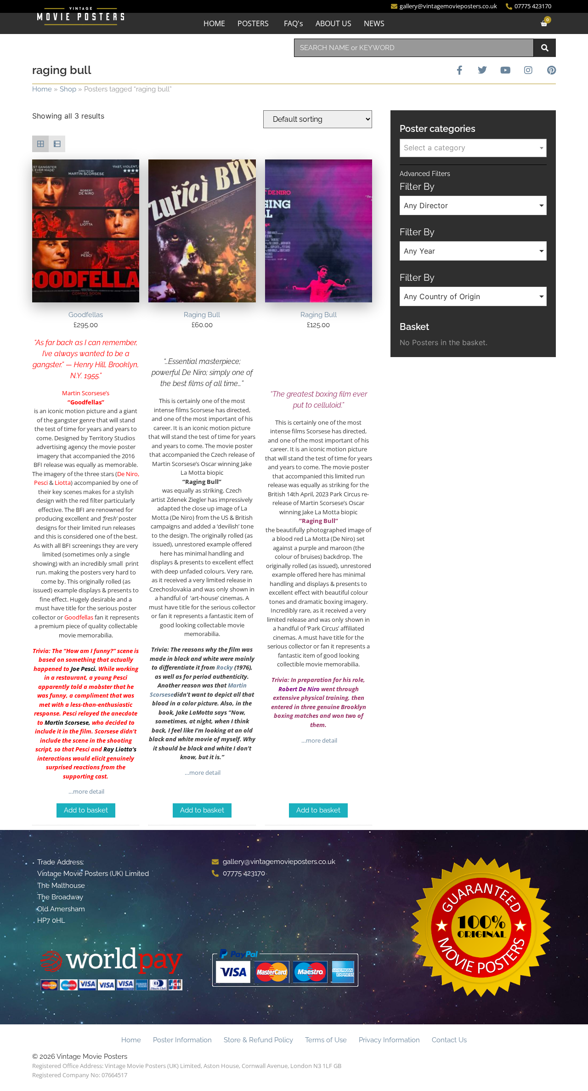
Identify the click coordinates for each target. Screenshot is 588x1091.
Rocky (224, 667)
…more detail (85, 791)
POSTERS (253, 23)
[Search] (545, 48)
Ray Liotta (117, 749)
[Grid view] (40, 144)
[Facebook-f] (459, 70)
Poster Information (182, 1040)
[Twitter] (482, 70)
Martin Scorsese (67, 722)
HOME (214, 23)
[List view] (57, 144)
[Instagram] (528, 70)
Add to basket (86, 810)
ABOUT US (333, 23)
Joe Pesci (83, 669)
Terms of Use (326, 1040)
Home (42, 89)
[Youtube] (505, 70)
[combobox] (414, 48)
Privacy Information (389, 1040)
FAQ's (293, 23)
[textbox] (473, 147)
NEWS (374, 23)
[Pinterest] (551, 70)
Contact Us (449, 1040)
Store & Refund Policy (258, 1040)
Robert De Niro (299, 689)
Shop (68, 89)
